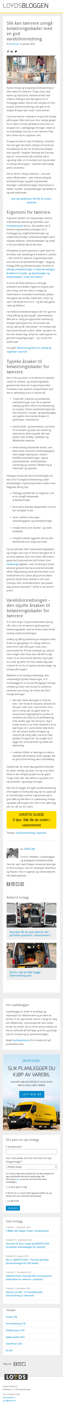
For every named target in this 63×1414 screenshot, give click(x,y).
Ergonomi (41, 832)
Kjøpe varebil (15, 1337)
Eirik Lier (14, 44)
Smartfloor (14, 1343)
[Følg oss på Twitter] (24, 1364)
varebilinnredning (25, 832)
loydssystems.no (21, 1040)
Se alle (9, 1350)
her (17, 1179)
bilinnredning (15, 1323)
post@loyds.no (9, 1400)
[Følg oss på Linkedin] (19, 1364)
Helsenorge (13, 564)
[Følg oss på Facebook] (15, 1364)
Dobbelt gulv (15, 1330)
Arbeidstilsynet (15, 225)
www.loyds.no (9, 1397)
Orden (11, 1317)
